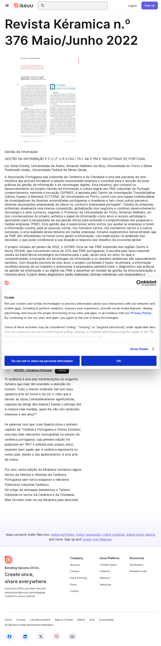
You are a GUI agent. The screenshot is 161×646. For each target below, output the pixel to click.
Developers (137, 564)
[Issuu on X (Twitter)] (41, 636)
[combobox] (76, 5)
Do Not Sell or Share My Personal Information (29, 625)
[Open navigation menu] (7, 5)
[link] (132, 5)
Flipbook (105, 577)
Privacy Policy (141, 313)
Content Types (108, 564)
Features (105, 571)
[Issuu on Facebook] (9, 636)
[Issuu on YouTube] (72, 636)
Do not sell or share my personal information (42, 360)
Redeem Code (138, 571)
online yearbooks (88, 535)
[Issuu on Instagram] (56, 636)
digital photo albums (140, 535)
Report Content (64, 619)
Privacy (21, 619)
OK (119, 360)
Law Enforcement (40, 619)
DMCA (81, 619)
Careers (75, 571)
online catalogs (113, 535)
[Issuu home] (24, 5)
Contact (74, 591)
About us (75, 564)
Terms (8, 619)
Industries (105, 584)
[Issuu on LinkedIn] (25, 636)
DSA (92, 619)
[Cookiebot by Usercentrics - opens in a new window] (139, 283)
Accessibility (106, 619)
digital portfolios (62, 535)
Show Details (139, 349)
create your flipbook (97, 539)
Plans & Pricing (78, 577)
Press (73, 584)
